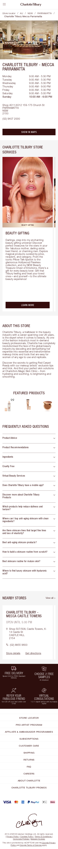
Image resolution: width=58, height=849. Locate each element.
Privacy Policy (12, 836)
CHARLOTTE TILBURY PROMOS (29, 787)
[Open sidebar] (4, 4)
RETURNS (29, 759)
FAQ (29, 766)
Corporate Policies (21, 839)
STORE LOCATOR (29, 718)
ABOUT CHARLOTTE (29, 780)
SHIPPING (29, 752)
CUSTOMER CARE (29, 745)
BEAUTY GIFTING (17, 233)
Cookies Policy (26, 836)
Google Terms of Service (31, 845)
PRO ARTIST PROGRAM (29, 725)
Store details (13, 653)
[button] (29, 438)
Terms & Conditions (43, 836)
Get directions (33, 653)
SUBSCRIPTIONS (28, 738)
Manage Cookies (38, 839)
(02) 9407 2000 (11, 118)
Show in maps (29, 132)
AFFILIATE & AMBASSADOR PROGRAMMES (29, 731)
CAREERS (29, 773)
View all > (51, 597)
